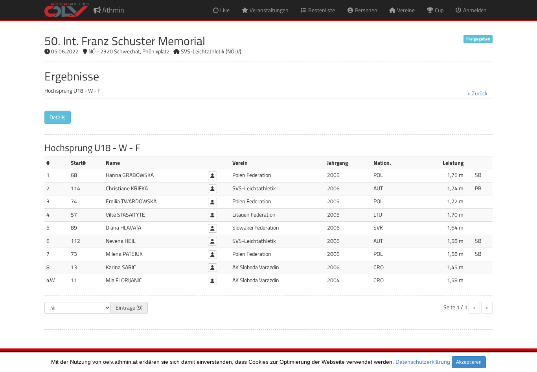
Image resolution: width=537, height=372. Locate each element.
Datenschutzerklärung (422, 362)
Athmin (112, 10)
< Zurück (477, 93)
